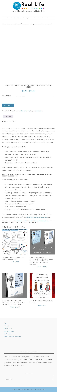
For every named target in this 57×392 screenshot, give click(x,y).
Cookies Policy (8, 334)
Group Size (6, 96)
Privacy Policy (8, 328)
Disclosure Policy (9, 331)
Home (4, 24)
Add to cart (8, 105)
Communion (38, 111)
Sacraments (11, 24)
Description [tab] (8, 116)
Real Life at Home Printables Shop (28, 7)
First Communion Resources (36, 217)
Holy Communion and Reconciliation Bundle (31, 221)
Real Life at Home (22, 389)
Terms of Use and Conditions (12, 336)
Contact (6, 326)
